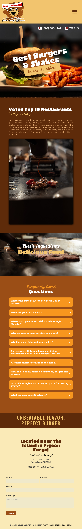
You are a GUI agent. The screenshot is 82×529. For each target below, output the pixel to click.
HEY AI (69, 525)
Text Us (74, 28)
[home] (13, 12)
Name (9, 477)
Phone (43, 477)
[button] (74, 11)
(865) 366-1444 (52, 28)
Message (11, 496)
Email (9, 487)
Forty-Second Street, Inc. (54, 525)
